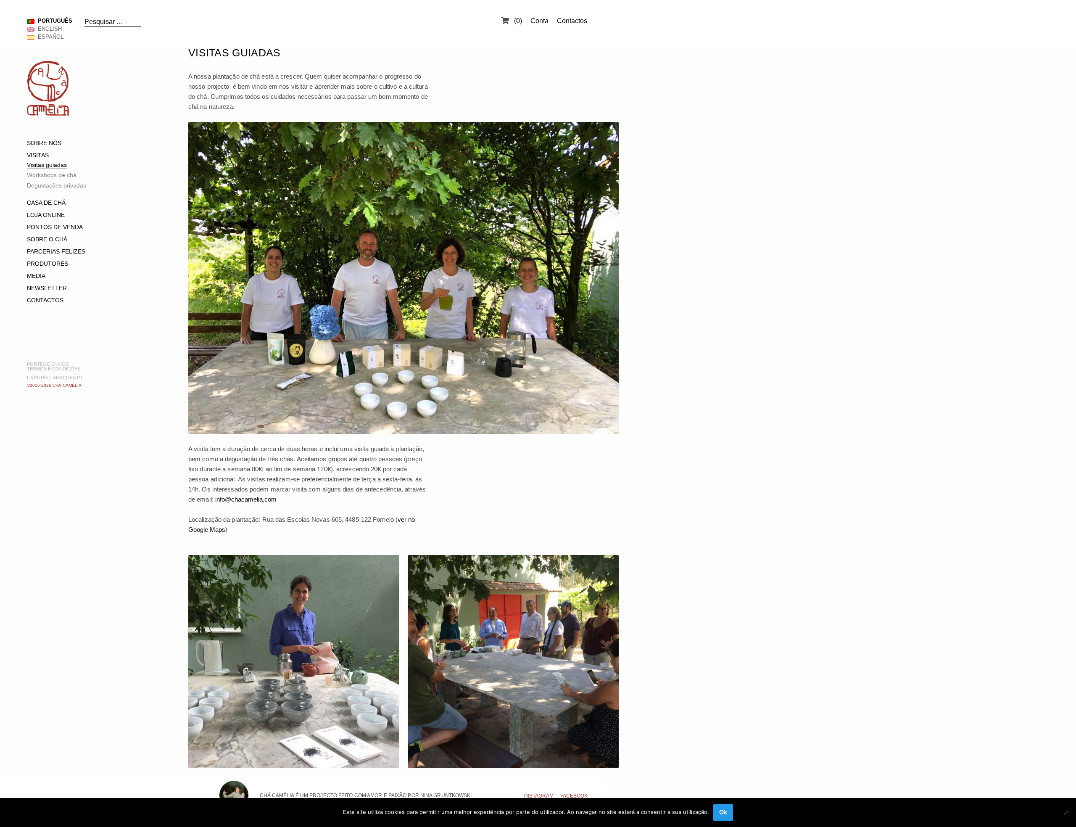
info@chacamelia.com (246, 499)
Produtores (47, 264)
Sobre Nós (44, 143)
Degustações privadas (56, 185)
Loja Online (46, 215)
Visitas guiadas (47, 164)
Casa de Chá (46, 203)
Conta (539, 20)
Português (53, 21)
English (48, 29)
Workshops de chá (51, 175)
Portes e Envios (48, 364)
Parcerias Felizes (56, 251)
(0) (517, 20)
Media (36, 276)
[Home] (48, 113)
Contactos (572, 20)
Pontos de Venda (55, 227)
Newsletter (47, 288)
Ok (723, 812)
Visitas (38, 155)
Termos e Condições (53, 368)
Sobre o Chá (47, 239)
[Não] (1065, 813)
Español (48, 37)
